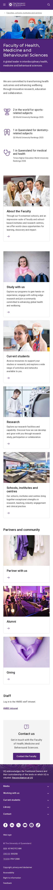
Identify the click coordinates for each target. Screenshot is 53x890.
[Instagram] (31, 825)
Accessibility (8, 873)
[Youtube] (25, 825)
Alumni (11, 621)
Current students (18, 356)
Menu (4, 5)
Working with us (11, 793)
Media (6, 786)
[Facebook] (5, 825)
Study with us (16, 287)
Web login (7, 835)
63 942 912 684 (14, 848)
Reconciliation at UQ (22, 777)
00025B (14, 854)
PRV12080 (15, 859)
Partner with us (17, 570)
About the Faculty (19, 211)
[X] (18, 825)
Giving (11, 672)
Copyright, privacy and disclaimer (17, 867)
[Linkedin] (12, 825)
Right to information (12, 878)
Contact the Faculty (26, 756)
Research (13, 422)
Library (6, 807)
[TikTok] (38, 825)
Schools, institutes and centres (22, 489)
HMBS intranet (10, 708)
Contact (7, 814)
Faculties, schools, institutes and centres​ (24, 13)
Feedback (7, 883)
